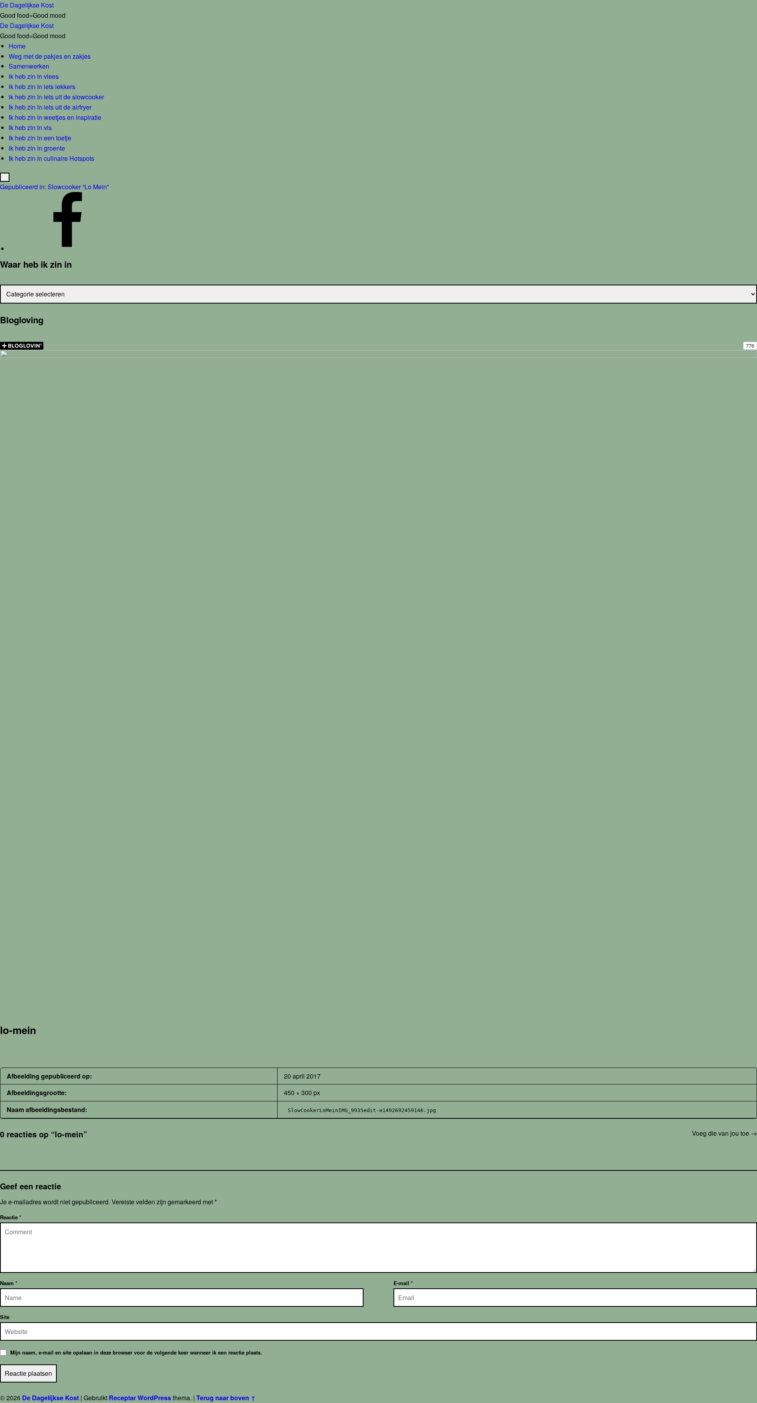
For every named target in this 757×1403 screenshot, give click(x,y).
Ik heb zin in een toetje (40, 137)
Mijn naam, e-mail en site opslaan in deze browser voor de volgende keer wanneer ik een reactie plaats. (136, 1352)
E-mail (403, 1283)
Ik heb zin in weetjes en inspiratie (55, 117)
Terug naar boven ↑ (225, 1397)
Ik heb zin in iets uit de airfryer (50, 107)
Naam (8, 1283)
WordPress (154, 1397)
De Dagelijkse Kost (50, 1397)
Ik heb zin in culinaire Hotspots (51, 158)
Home (17, 45)
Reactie (10, 1217)
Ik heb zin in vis (30, 127)
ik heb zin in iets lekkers (42, 86)
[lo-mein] (378, 355)
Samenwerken (29, 66)
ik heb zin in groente (37, 148)
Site (4, 1317)
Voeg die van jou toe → (724, 1133)
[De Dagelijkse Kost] (68, 248)
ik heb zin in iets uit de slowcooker (56, 96)
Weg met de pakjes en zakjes (50, 56)
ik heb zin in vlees (34, 76)
